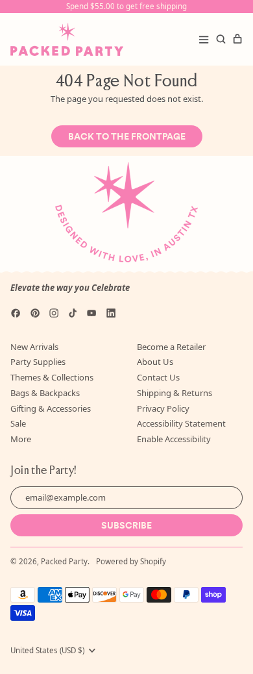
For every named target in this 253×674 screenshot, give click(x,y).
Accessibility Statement (181, 423)
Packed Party (64, 561)
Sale (18, 423)
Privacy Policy (163, 408)
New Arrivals (34, 347)
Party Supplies (38, 362)
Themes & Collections (51, 377)
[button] (220, 39)
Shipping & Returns (174, 393)
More (20, 439)
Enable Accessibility (174, 439)
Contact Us (158, 377)
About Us (155, 362)
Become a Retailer (171, 347)
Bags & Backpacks (45, 393)
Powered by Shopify (131, 561)
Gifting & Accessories (50, 408)
